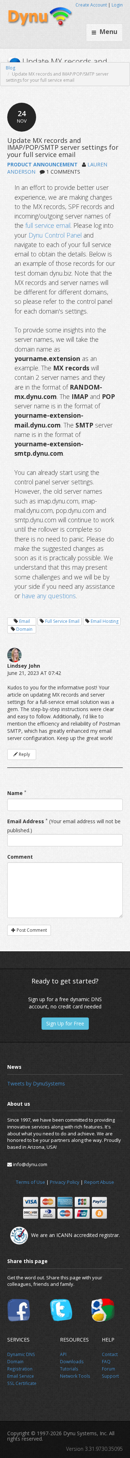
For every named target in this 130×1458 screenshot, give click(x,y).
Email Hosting (104, 621)
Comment (20, 856)
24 (22, 116)
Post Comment (31, 930)
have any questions (49, 595)
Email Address (25, 821)
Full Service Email (62, 621)
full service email (47, 225)
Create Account (91, 5)
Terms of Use (30, 1182)
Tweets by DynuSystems (36, 1083)
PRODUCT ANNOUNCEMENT (42, 164)
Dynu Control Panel (55, 235)
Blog (10, 68)
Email (24, 621)
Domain (24, 629)
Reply (24, 754)
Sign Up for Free (65, 1023)
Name (15, 793)
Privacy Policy (64, 1182)
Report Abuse (99, 1182)
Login (117, 5)
